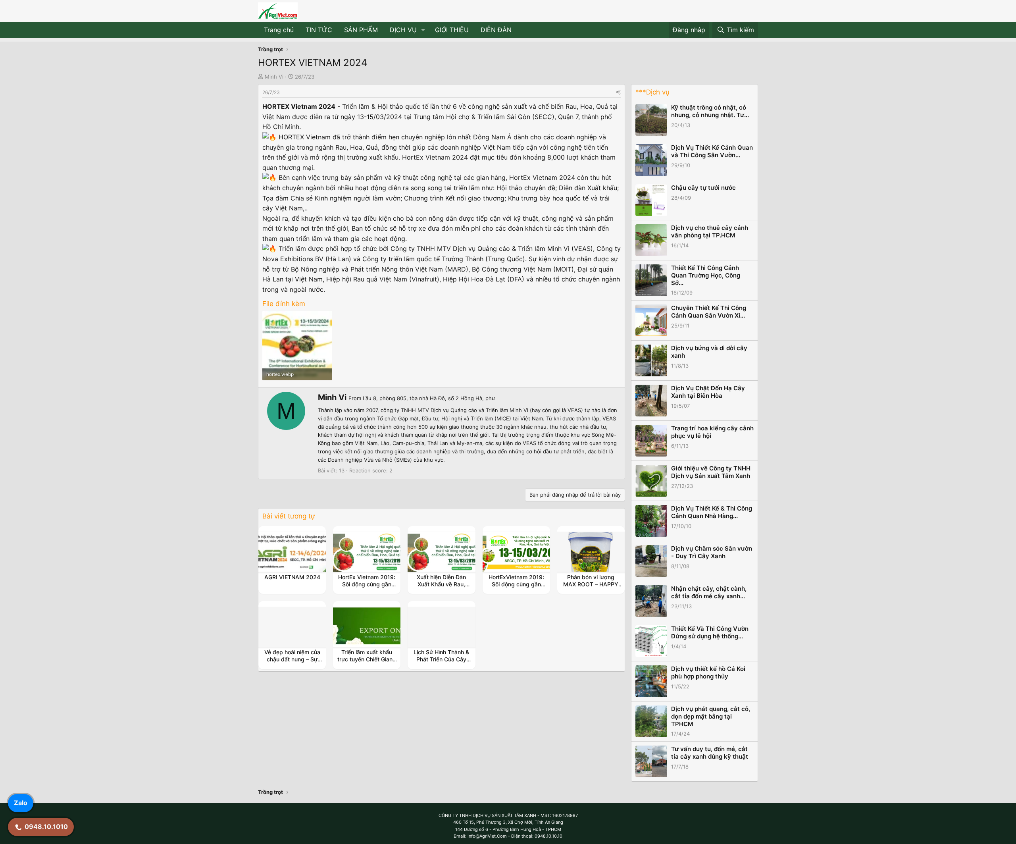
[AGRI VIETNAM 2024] (292, 552)
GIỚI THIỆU (452, 30)
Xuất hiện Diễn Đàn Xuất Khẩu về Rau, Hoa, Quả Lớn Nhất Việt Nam (441, 588)
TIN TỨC (319, 30)
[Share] (618, 92)
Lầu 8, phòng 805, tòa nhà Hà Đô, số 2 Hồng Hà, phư (429, 398)
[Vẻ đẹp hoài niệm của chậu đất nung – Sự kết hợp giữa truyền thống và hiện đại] (292, 627)
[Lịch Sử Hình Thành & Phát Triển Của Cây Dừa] (441, 627)
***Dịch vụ (652, 92)
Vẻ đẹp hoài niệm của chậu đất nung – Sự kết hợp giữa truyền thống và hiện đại (292, 663)
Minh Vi (274, 76)
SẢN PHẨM (361, 30)
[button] (423, 30)
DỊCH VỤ (403, 30)
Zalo (20, 803)
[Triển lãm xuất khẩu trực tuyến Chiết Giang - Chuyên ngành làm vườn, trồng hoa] (366, 627)
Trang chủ (279, 30)
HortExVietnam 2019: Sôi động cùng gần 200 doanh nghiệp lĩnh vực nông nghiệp (516, 588)
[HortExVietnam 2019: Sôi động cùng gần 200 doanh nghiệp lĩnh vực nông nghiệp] (516, 552)
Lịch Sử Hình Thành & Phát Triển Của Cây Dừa (441, 659)
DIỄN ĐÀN (496, 30)
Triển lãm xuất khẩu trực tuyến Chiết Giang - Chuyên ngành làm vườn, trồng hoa (366, 663)
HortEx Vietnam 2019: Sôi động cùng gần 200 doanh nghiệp (366, 584)
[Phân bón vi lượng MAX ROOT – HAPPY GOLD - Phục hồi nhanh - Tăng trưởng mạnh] (591, 552)
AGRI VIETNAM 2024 (292, 577)
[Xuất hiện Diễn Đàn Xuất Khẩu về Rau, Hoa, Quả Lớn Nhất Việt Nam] (441, 552)
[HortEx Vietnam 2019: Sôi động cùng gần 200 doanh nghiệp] (366, 552)
